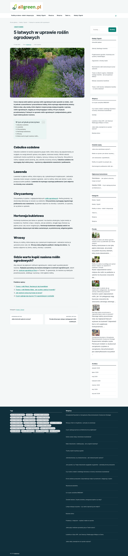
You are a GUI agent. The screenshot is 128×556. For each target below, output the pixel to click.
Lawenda (20, 127)
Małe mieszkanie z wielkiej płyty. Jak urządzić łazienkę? (82, 443)
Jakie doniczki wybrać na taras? (21, 319)
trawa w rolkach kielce (16, 420)
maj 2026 (94, 376)
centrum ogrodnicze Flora (28, 270)
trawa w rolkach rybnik (56, 422)
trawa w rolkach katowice (43, 417)
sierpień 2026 (96, 368)
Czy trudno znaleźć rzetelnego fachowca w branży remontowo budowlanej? (103, 109)
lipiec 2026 (95, 372)
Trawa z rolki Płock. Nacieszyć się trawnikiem (32, 286)
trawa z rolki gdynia (54, 431)
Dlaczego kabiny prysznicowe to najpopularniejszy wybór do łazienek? (102, 313)
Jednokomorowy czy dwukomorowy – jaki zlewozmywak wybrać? (84, 457)
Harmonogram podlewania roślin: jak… (103, 166)
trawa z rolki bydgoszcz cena (48, 428)
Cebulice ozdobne (22, 125)
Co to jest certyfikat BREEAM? (100, 102)
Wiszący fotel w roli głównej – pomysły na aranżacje (80, 423)
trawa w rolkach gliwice (29, 417)
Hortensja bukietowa (23, 131)
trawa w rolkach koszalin (29, 420)
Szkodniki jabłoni (97, 42)
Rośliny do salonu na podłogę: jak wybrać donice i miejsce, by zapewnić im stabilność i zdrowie (104, 265)
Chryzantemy (21, 129)
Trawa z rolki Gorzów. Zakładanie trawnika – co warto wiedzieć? (104, 87)
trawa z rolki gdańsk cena (42, 431)
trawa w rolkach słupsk (30, 425)
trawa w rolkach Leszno (29, 422)
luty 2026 (95, 389)
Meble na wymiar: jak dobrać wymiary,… (103, 153)
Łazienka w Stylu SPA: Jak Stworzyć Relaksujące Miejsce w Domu (102, 121)
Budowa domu (96, 133)
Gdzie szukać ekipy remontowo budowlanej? (78, 437)
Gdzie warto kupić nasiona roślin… (28, 136)
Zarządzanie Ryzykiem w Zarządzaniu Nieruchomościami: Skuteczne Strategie (103, 338)
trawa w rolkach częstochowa (41, 414)
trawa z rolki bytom (15, 431)
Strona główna (13, 22)
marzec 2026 (96, 385)
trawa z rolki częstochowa (28, 431)
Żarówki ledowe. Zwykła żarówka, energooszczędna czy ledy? (84, 499)
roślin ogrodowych (51, 198)
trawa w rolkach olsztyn (43, 422)
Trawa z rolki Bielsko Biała (32, 428)
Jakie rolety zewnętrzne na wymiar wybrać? (102, 127)
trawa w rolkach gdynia (16, 417)
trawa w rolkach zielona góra (17, 428)
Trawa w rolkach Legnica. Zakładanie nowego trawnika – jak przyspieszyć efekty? (102, 74)
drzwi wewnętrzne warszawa (17, 414)
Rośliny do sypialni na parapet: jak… (102, 162)
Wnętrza (51, 15)
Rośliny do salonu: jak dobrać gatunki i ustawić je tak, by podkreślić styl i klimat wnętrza (103, 241)
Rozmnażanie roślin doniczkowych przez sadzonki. (103, 67)
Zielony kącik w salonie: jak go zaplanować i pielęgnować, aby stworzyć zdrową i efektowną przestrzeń (103, 289)
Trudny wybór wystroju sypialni (75, 450)
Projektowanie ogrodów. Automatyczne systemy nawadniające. (103, 55)
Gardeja (94, 115)
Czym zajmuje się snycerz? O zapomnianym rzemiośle (35, 296)
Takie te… (68, 15)
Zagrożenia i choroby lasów (100, 61)
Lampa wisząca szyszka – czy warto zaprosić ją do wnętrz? (83, 506)
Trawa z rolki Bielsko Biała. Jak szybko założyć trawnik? (35, 290)
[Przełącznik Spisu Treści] (42, 122)
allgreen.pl (28, 44)
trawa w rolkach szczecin (17, 425)
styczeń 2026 (96, 393)
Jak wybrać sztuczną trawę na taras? (29, 293)
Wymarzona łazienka (72, 485)
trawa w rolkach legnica (16, 422)
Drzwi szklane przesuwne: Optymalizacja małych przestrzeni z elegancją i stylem (89, 478)
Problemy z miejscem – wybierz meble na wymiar (80, 520)
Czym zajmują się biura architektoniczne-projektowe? (81, 430)
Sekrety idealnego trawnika (100, 48)
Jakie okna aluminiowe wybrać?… (101, 149)
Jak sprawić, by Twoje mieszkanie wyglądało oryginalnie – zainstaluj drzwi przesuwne (90, 464)
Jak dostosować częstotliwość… (101, 157)
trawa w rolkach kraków (42, 420)
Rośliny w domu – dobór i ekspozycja (22, 15)
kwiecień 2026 (96, 380)
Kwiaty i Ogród (41, 15)
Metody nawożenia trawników (100, 81)
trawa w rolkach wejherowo (44, 425)
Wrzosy (19, 134)
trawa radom (29, 414)
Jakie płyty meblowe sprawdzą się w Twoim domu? (80, 527)
